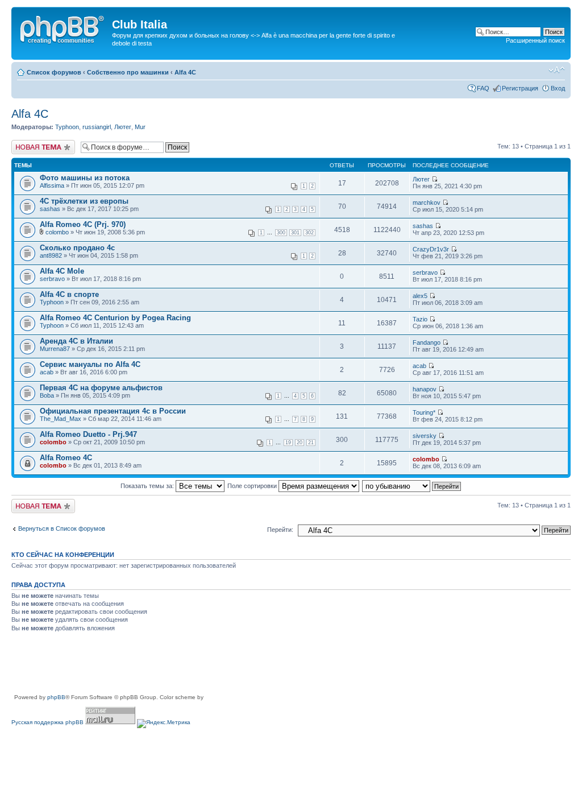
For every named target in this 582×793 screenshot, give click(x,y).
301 (295, 233)
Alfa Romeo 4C (66, 457)
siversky (424, 435)
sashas (50, 208)
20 (299, 442)
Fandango (426, 342)
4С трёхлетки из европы (84, 201)
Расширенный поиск (535, 40)
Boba (47, 395)
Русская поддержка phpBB (47, 722)
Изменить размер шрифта (556, 70)
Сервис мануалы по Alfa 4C (90, 364)
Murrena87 (55, 348)
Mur (140, 126)
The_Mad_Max (60, 418)
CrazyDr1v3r (431, 249)
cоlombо (57, 232)
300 (281, 233)
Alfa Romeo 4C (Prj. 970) (83, 224)
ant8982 (51, 255)
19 (288, 442)
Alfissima (52, 185)
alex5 (420, 295)
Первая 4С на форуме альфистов (101, 387)
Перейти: (280, 529)
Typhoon (67, 126)
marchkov (426, 202)
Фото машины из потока (85, 178)
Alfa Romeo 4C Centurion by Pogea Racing (115, 317)
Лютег (122, 126)
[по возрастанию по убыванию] (412, 485)
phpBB (56, 697)
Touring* (424, 412)
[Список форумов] (63, 28)
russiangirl (96, 126)
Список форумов (54, 72)
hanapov (424, 389)
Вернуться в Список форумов (61, 528)
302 (309, 233)
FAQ (483, 88)
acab (46, 372)
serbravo (52, 278)
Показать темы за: (148, 485)
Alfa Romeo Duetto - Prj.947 (88, 434)
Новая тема (28, 143)
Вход (558, 88)
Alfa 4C (185, 72)
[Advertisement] (218, 667)
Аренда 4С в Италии (76, 341)
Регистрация (520, 88)
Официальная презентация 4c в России (113, 411)
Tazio (420, 319)
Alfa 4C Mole (62, 271)
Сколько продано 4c (77, 247)
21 (311, 442)
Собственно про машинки (128, 72)
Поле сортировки (252, 485)
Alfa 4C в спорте (69, 294)
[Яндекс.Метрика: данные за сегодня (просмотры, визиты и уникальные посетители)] (163, 723)
